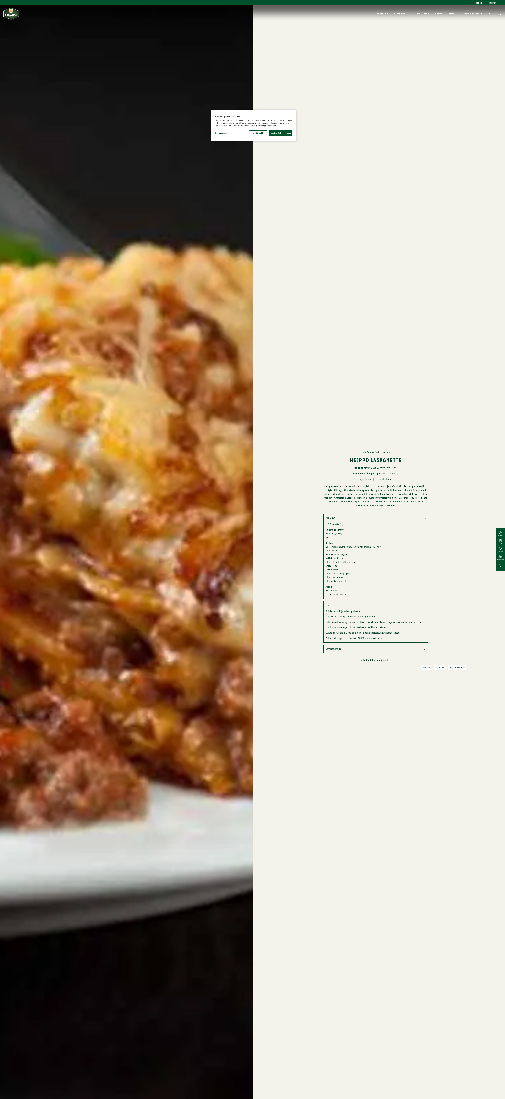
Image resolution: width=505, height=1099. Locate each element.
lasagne (343, 494)
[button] (389, 14)
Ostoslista (493, 3)
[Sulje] (293, 113)
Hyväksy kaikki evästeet (281, 133)
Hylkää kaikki (258, 133)
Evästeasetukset (221, 133)
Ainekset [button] (330, 518)
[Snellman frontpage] (11, 13)
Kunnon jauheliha (381, 660)
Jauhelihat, (366, 660)
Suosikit (478, 3)
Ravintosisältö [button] (334, 649)
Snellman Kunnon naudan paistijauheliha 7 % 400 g (356, 547)
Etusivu (363, 452)
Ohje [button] (328, 605)
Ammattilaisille (473, 13)
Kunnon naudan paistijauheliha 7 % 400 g (375, 474)
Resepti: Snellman (457, 667)
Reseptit (381, 13)
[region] (253, 125)
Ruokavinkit (401, 13)
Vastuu (439, 13)
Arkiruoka (426, 667)
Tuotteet (422, 13)
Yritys (452, 13)
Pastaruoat (440, 667)
